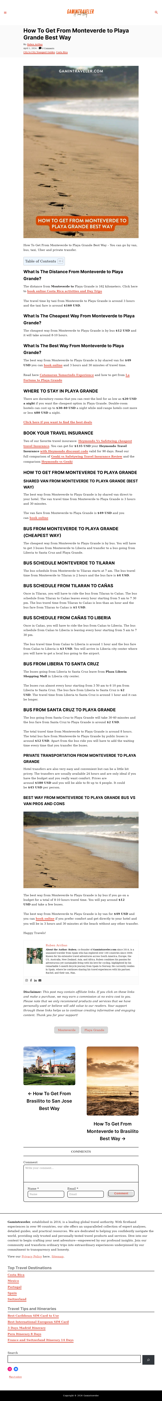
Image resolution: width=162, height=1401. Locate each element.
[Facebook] (31, 980)
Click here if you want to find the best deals (57, 422)
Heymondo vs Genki (57, 461)
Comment (30, 1162)
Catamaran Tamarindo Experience (67, 375)
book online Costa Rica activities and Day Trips (64, 291)
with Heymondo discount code (64, 451)
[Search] (148, 1360)
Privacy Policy (32, 1256)
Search (13, 1352)
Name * (33, 1188)
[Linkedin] (35, 980)
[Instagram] (26, 980)
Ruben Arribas (35, 44)
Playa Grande (94, 1030)
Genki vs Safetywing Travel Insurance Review (86, 456)
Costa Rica (62, 52)
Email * (72, 1188)
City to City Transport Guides (39, 52)
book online (53, 365)
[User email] (39, 980)
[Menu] (5, 12)
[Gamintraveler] (80, 12)
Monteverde (67, 1030)
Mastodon (15, 1376)
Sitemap (58, 1256)
